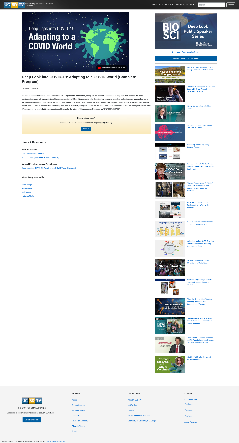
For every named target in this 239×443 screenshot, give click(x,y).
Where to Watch (78, 426)
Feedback (188, 404)
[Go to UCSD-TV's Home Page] (29, 5)
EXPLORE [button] (156, 5)
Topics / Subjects (78, 405)
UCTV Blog (132, 405)
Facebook (188, 410)
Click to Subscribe (32, 420)
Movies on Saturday (80, 421)
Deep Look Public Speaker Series (186, 52)
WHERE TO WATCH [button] (173, 5)
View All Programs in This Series (186, 58)
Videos (74, 400)
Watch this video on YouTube (111, 68)
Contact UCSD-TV (192, 399)
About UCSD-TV (135, 400)
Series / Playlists (78, 410)
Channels (75, 415)
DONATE (86, 129)
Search (231, 5)
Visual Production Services (139, 415)
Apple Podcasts (190, 422)
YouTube (188, 416)
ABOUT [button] (188, 5)
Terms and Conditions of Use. (56, 441)
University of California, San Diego (142, 421)
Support (131, 410)
